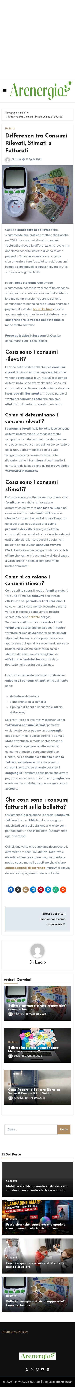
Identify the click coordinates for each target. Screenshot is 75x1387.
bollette (34, 617)
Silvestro (19, 1013)
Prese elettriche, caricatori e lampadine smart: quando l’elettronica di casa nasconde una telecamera (35, 1228)
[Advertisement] (37, 39)
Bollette (10, 128)
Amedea (19, 1097)
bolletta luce (42, 309)
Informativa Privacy (15, 1331)
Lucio (18, 159)
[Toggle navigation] (4, 90)
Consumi (11, 1181)
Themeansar (63, 1381)
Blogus (47, 1381)
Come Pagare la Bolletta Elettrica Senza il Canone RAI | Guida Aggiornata (34, 1093)
